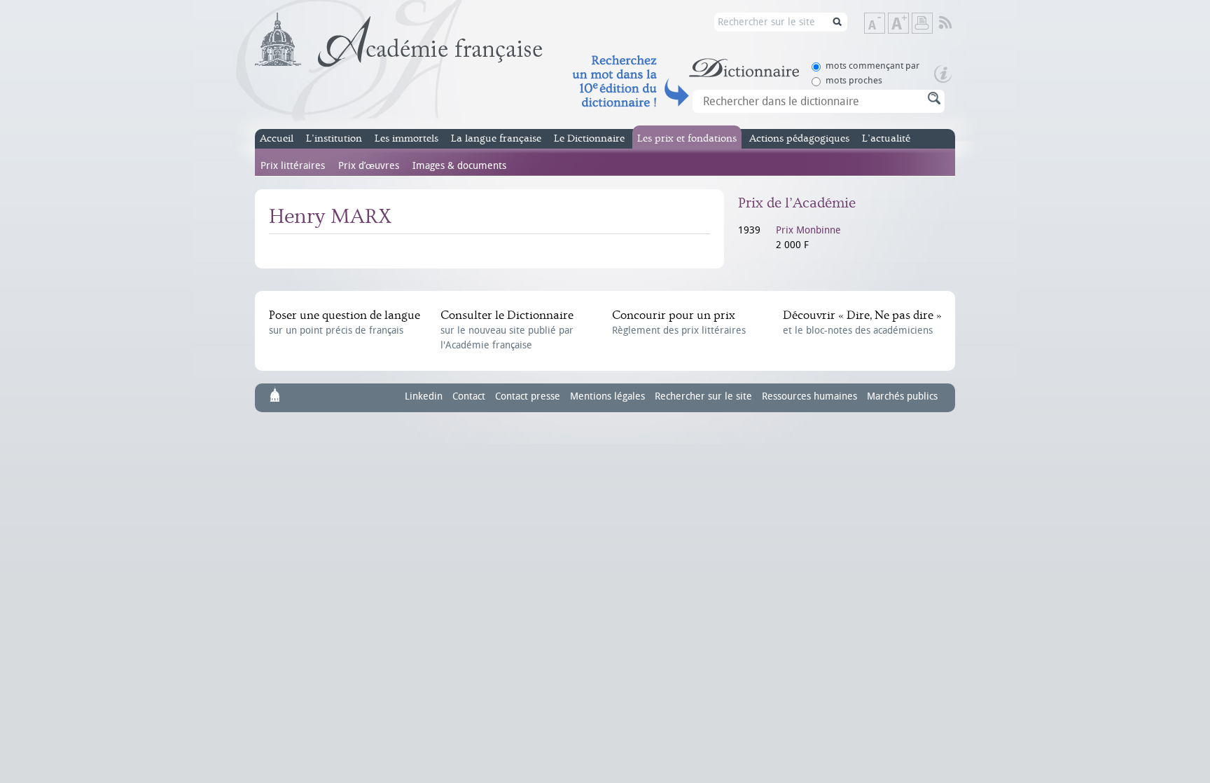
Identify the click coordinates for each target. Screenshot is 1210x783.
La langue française (496, 138)
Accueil (276, 138)
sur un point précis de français (344, 322)
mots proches (854, 80)
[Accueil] (399, 40)
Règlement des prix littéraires (679, 322)
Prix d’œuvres (368, 166)
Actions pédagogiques (799, 138)
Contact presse (527, 396)
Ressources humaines (809, 396)
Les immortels (406, 138)
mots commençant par (872, 65)
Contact (468, 396)
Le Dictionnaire (589, 138)
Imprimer (922, 23)
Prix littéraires (292, 166)
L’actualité (886, 138)
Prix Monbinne (808, 230)
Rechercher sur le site (703, 396)
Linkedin (424, 396)
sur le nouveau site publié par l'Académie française (506, 329)
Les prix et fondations (687, 138)
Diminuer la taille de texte (884, 24)
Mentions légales (607, 396)
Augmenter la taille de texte (908, 24)
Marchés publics (902, 396)
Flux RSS (954, 23)
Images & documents (459, 166)
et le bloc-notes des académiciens (862, 322)
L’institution (334, 138)
